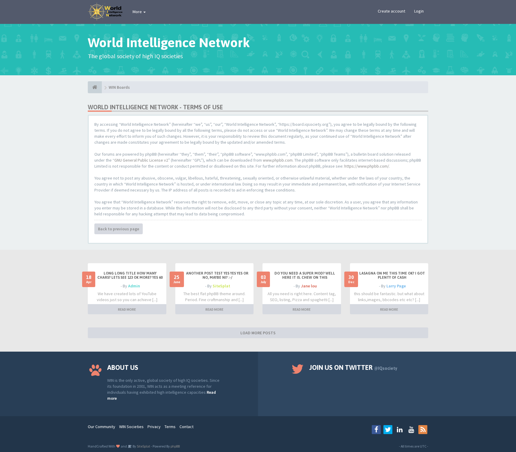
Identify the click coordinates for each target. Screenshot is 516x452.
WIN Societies (131, 426)
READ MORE (127, 309)
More (138, 11)
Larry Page (396, 286)
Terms (170, 426)
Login (419, 11)
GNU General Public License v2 (141, 160)
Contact (186, 426)
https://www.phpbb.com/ (366, 166)
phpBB (175, 446)
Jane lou (309, 286)
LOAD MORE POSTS (258, 332)
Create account (391, 11)
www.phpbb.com (278, 160)
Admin (134, 286)
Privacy (154, 426)
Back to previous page (118, 229)
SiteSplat (221, 286)
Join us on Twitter (353, 367)
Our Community (101, 426)
